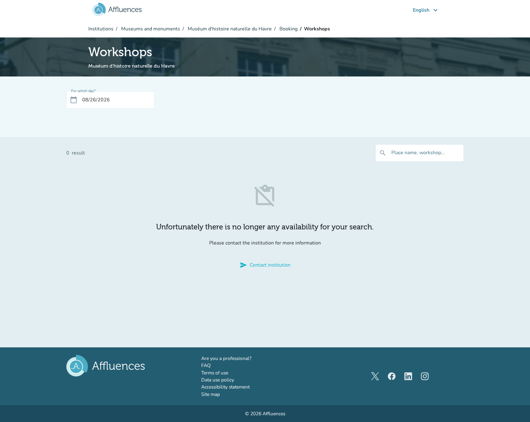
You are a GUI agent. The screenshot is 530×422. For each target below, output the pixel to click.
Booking (288, 28)
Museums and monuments (150, 28)
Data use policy (217, 380)
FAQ (206, 365)
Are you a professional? (236, 358)
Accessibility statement (225, 387)
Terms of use (214, 372)
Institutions (100, 28)
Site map (210, 394)
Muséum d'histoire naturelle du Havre (229, 28)
